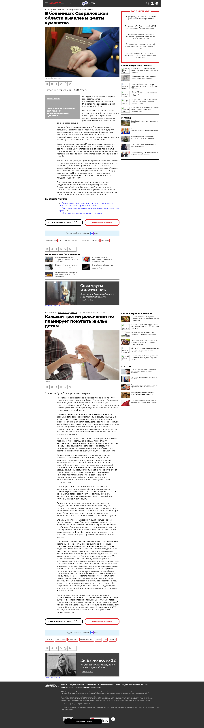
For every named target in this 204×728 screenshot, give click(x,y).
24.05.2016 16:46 (50, 10)
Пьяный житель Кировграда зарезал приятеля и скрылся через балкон (102, 267)
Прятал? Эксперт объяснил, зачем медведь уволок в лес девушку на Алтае (144, 94)
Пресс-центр (91, 685)
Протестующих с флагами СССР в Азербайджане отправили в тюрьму (144, 401)
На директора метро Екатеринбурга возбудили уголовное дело (102, 259)
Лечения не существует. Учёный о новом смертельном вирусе (144, 77)
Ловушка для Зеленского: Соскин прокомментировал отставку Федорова (143, 371)
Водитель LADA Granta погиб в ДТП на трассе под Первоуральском (140, 27)
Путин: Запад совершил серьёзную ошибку (144, 378)
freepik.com (49, 381)
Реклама (64, 685)
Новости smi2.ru (53, 306)
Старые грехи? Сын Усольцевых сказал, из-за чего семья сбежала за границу (145, 70)
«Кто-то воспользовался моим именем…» (82, 213)
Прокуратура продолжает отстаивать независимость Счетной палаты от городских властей (86, 204)
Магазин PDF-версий (105, 685)
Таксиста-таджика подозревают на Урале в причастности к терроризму (67, 274)
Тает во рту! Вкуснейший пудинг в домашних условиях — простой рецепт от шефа (144, 342)
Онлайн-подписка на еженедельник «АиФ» (132, 685)
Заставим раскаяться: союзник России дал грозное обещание (142, 137)
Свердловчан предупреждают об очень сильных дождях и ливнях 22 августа (140, 46)
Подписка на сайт (77, 685)
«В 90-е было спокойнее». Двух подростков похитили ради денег (144, 333)
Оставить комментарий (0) (102, 222)
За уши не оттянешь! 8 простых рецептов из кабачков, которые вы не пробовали (145, 318)
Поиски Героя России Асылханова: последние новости (144, 145)
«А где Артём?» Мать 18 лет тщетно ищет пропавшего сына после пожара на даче (144, 101)
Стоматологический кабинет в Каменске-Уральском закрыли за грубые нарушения (140, 37)
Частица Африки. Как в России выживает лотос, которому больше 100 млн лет (144, 86)
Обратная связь (67, 687)
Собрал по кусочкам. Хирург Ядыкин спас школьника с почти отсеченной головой (145, 326)
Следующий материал (83, 721)
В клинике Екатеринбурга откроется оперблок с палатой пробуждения (66, 259)
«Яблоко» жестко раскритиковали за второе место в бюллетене (144, 153)
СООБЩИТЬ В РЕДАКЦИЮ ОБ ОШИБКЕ (88, 687)
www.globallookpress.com (54, 78)
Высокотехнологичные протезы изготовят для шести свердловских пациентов (140, 56)
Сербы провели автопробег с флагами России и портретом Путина (145, 129)
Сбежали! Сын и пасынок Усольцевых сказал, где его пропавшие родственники (145, 109)
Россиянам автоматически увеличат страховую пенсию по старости (144, 385)
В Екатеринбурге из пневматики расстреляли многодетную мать (67, 266)
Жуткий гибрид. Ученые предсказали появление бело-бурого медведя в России (145, 358)
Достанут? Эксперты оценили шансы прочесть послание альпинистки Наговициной (145, 350)
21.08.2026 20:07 (50, 313)
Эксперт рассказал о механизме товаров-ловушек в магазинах (142, 393)
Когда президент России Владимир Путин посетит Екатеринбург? (140, 18)
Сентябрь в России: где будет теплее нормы (144, 122)
